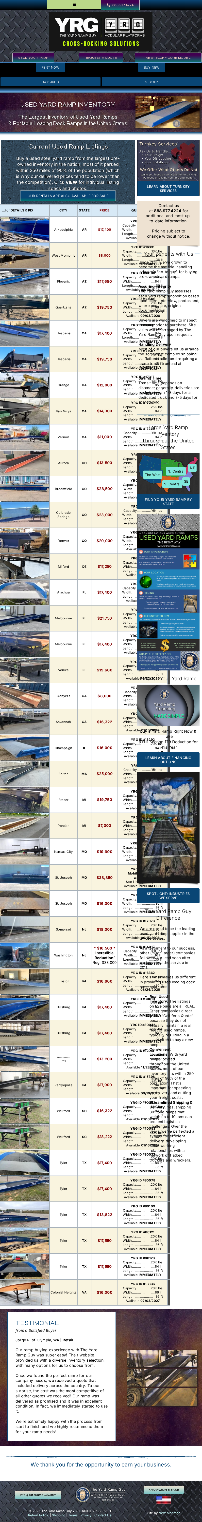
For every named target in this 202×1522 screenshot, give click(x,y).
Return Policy (38, 1515)
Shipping (58, 1515)
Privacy (86, 1515)
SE (186, 481)
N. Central (176, 471)
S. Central (172, 484)
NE (192, 468)
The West (153, 475)
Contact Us (102, 1515)
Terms (73, 1515)
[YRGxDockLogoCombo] (100, 13)
